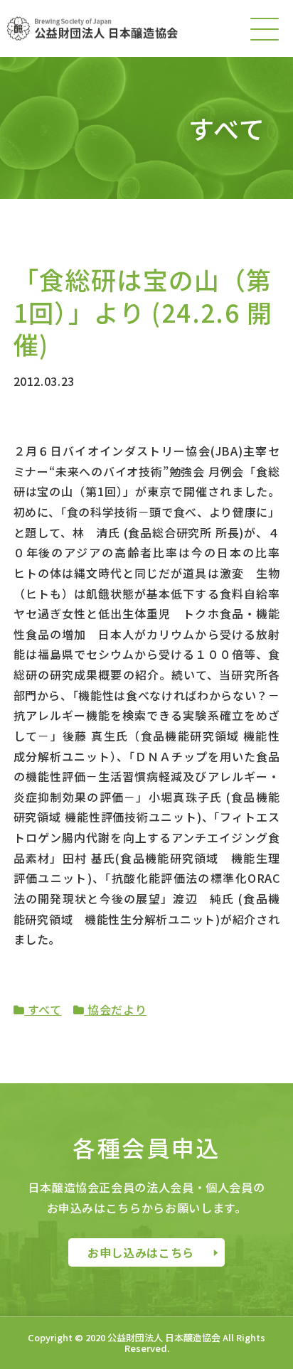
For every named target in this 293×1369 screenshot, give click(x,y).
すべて (43, 1009)
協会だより (115, 1009)
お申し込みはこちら (140, 1252)
